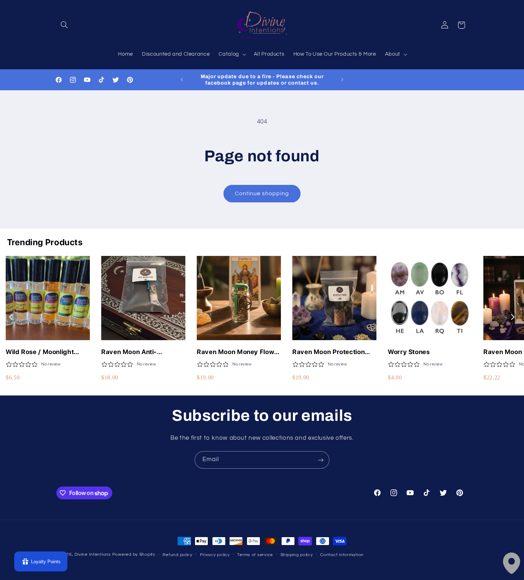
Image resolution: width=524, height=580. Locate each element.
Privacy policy (215, 555)
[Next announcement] (342, 79)
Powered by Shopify (133, 554)
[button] (64, 25)
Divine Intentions (93, 554)
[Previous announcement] (182, 79)
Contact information (342, 555)
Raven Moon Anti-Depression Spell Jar (133, 352)
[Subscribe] (321, 460)
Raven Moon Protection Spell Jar (328, 352)
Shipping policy (297, 555)
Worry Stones (409, 351)
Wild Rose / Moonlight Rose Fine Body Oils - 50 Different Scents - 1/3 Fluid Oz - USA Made (48, 352)
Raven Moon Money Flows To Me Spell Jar (237, 352)
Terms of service (255, 555)
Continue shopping (262, 193)
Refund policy (177, 555)
